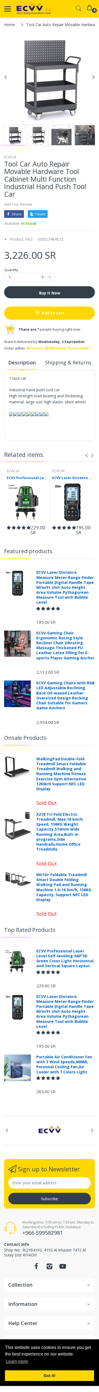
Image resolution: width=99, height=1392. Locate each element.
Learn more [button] (17, 1361)
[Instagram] (49, 1268)
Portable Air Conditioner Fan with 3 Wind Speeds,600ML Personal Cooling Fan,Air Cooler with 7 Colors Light (64, 1064)
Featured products (28, 551)
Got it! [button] (50, 1375)
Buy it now (49, 293)
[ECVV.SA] (33, 9)
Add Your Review (18, 204)
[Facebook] (36, 1268)
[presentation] (86, 455)
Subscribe (49, 1198)
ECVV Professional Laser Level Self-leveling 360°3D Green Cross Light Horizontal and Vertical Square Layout (27, 478)
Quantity (11, 269)
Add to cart (53, 313)
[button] (19, 527)
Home (9, 24)
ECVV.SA (10, 157)
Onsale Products (25, 737)
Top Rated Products (30, 929)
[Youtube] (62, 1268)
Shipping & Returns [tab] (68, 362)
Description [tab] (22, 362)
